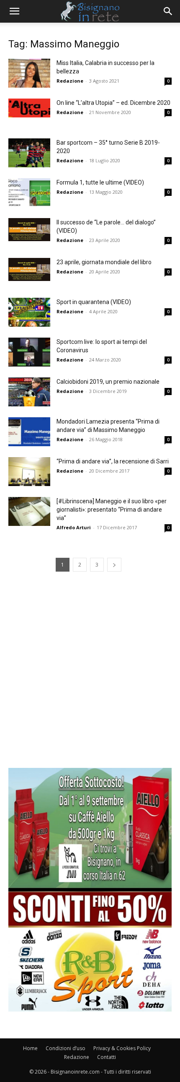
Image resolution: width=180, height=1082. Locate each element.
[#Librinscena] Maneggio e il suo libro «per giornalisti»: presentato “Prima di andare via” (112, 509)
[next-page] (114, 565)
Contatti (106, 1057)
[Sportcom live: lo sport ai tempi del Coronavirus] (29, 352)
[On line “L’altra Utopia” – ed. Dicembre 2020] (29, 108)
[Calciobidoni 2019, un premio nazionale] (29, 391)
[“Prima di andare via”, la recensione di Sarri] (29, 471)
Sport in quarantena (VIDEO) (94, 302)
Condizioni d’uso (65, 1048)
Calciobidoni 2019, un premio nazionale (108, 381)
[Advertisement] (90, 678)
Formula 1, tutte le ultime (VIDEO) (100, 182)
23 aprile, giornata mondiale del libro (104, 262)
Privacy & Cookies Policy (122, 1048)
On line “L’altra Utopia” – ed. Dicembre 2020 (113, 102)
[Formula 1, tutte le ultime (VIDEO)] (29, 192)
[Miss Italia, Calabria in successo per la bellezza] (29, 73)
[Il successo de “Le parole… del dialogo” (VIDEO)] (29, 229)
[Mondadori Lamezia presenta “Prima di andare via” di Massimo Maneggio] (29, 431)
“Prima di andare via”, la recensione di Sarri (113, 461)
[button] (14, 11)
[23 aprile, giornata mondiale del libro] (29, 269)
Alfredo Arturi (74, 527)
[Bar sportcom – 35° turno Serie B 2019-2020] (29, 152)
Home (30, 1048)
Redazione (70, 81)
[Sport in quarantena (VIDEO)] (29, 312)
